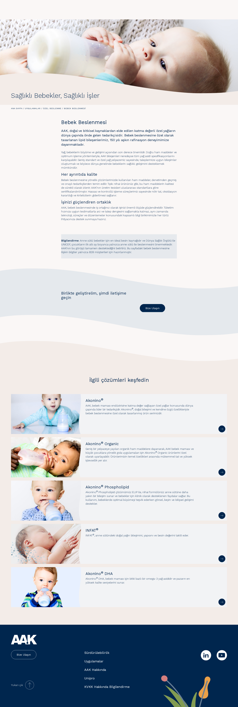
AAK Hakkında (95, 670)
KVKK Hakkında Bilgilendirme (106, 687)
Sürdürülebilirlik (96, 653)
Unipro (89, 678)
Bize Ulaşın (152, 308)
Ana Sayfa (16, 108)
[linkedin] (206, 655)
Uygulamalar (32, 108)
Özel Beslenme (52, 108)
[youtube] (222, 655)
